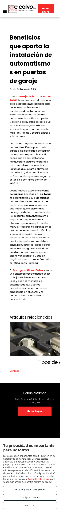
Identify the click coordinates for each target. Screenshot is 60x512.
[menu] (5, 11)
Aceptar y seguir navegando (29, 489)
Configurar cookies (30, 497)
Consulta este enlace (39, 478)
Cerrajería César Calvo (28, 270)
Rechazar (30, 505)
